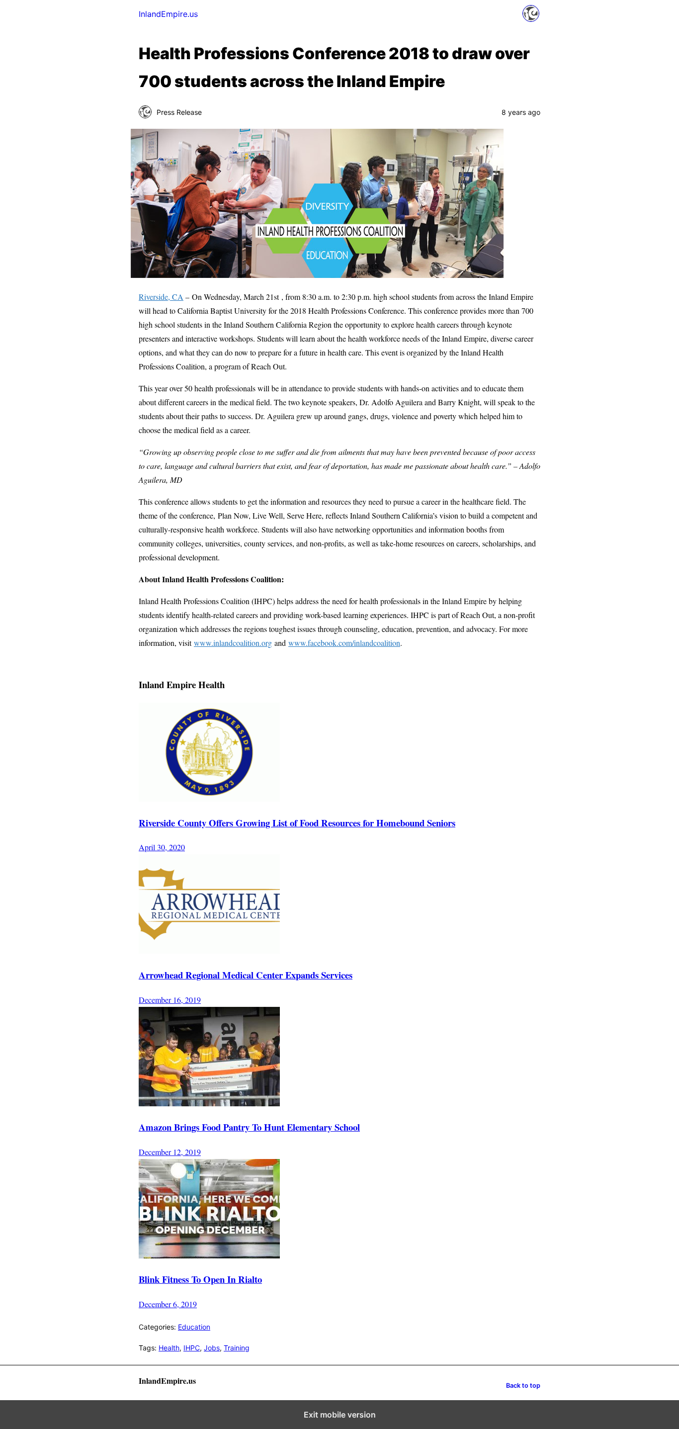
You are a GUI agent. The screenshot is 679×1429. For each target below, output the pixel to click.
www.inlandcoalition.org (233, 642)
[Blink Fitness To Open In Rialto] (209, 1255)
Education (194, 1327)
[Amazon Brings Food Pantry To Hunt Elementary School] (209, 1103)
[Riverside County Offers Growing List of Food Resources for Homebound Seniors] (209, 798)
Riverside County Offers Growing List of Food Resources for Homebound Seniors (297, 822)
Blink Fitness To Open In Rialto (200, 1279)
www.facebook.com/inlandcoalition (344, 642)
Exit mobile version (340, 1415)
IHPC (191, 1347)
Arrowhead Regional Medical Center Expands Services (245, 975)
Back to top (523, 1385)
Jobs (212, 1347)
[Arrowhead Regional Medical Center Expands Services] (209, 950)
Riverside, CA (161, 296)
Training (237, 1347)
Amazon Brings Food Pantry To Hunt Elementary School (249, 1127)
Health (169, 1347)
